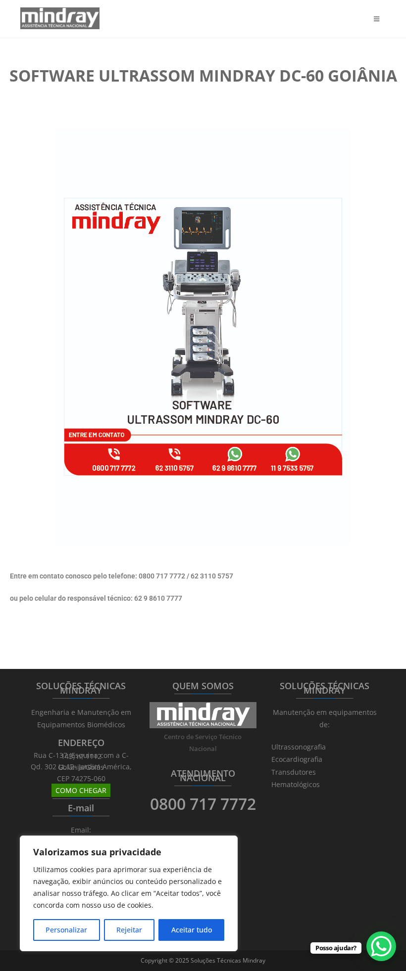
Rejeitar (129, 929)
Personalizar (66, 929)
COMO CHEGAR (80, 790)
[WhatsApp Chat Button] (381, 946)
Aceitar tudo (191, 929)
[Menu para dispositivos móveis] (380, 19)
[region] (129, 893)
